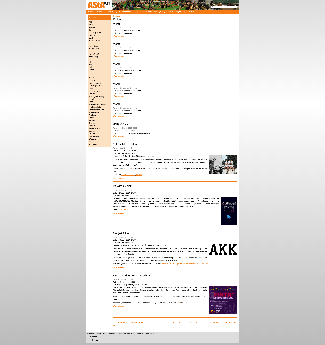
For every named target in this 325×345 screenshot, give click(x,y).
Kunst (91, 70)
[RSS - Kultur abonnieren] (114, 327)
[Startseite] (162, 5)
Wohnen (92, 139)
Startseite (116, 16)
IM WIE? (124, 210)
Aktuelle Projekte (106, 12)
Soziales (92, 99)
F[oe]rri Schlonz (122, 233)
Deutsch (95, 340)
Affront (139, 175)
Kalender (90, 334)
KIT (90, 62)
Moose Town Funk (128, 175)
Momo (116, 24)
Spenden (111, 334)
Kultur (91, 67)
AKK (90, 22)
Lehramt (92, 73)
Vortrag (92, 131)
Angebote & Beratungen (171, 12)
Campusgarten (95, 33)
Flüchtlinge (93, 46)
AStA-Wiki (190, 12)
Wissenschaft (94, 136)
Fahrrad (92, 43)
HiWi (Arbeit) (94, 54)
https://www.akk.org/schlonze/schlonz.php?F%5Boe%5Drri (185, 264)
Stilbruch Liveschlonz (125, 144)
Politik (91, 89)
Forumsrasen (94, 49)
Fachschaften (94, 41)
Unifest (92, 126)
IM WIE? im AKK (122, 186)
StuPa (91, 118)
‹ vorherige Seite (138, 322)
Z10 (90, 142)
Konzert (92, 65)
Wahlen (92, 134)
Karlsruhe (93, 59)
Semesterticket (95, 91)
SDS (178, 303)
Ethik (91, 38)
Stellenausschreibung (97, 104)
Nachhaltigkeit (95, 83)
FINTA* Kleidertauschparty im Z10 (133, 275)
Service (92, 94)
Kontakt (140, 334)
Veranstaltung (94, 128)
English (95, 336)
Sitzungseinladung (96, 97)
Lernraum (93, 75)
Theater (92, 123)
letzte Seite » (230, 322)
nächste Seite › (214, 322)
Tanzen (92, 120)
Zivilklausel (93, 144)
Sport (91, 102)
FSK (90, 51)
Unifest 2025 (120, 124)
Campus (92, 30)
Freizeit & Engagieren (148, 12)
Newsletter (101, 334)
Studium (92, 115)
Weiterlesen (119, 36)
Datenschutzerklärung (126, 334)
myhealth (93, 81)
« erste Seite (122, 322)
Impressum (150, 334)
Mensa (91, 78)
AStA (92, 12)
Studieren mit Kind (96, 110)
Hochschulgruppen (96, 57)
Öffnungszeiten (95, 86)
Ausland (92, 27)
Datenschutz (94, 35)
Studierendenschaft (126, 12)
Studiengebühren (96, 107)
